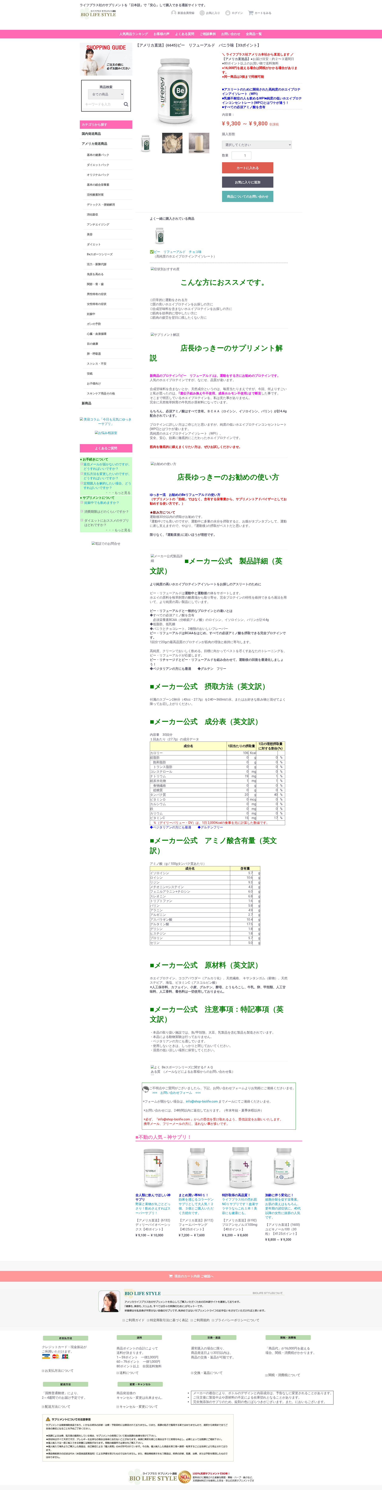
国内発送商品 (91, 134)
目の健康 (92, 344)
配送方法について (57, 1406)
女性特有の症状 (96, 304)
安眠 (90, 373)
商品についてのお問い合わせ (247, 196)
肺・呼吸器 (94, 353)
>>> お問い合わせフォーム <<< (176, 1093)
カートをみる (263, 13)
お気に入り (213, 13)
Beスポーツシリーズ (100, 254)
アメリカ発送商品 (94, 144)
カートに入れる (248, 168)
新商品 (86, 403)
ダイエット (94, 244)
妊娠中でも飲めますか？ (101, 503)
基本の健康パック (98, 155)
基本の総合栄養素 (98, 184)
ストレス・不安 (96, 363)
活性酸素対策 (95, 194)
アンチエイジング (98, 224)
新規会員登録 (186, 13)
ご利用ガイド (135, 1320)
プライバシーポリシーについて (237, 1320)
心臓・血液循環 (96, 334)
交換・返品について (208, 1373)
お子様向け (94, 383)
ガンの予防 (94, 324)
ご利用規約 (202, 1320)
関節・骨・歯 (95, 284)
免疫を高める (95, 274)
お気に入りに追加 (247, 182)
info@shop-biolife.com (202, 1102)
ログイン (237, 13)
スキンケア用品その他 (101, 393)
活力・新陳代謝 (96, 264)
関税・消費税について (284, 1375)
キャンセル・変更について (139, 1406)
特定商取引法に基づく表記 (169, 1320)
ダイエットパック (98, 165)
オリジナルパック (98, 175)
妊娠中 (91, 314)
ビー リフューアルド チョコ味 (178, 252)
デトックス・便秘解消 (101, 204)
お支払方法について (59, 1371)
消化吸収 (92, 214)
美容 (90, 234)
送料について (129, 1373)
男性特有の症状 (96, 294)
